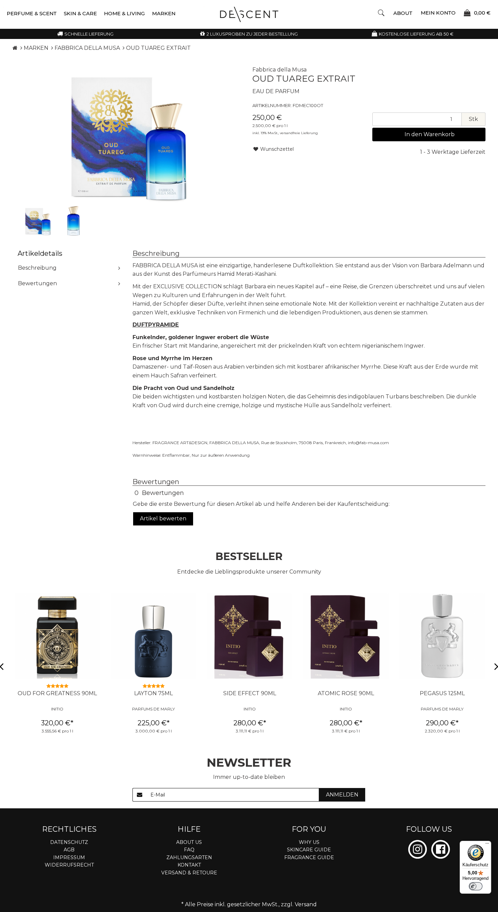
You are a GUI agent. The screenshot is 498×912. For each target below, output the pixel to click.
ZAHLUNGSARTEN (189, 857)
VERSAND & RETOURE (189, 873)
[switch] (475, 886)
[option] (38, 221)
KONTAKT (189, 865)
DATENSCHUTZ (69, 842)
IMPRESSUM (69, 857)
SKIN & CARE (80, 13)
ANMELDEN (342, 794)
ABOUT (402, 13)
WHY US (309, 842)
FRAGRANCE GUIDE (309, 857)
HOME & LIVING (124, 13)
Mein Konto (438, 12)
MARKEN (163, 13)
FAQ (189, 850)
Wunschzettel (276, 149)
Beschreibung (37, 268)
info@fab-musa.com (368, 442)
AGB (69, 850)
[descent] (249, 14)
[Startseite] (15, 48)
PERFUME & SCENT (32, 13)
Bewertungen (37, 283)
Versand (306, 904)
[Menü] (487, 845)
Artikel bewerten (163, 518)
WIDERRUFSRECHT (69, 865)
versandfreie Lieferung (299, 133)
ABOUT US (189, 842)
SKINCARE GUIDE (309, 850)
